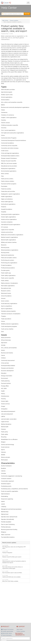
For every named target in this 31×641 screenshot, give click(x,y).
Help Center (5, 20)
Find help (27, 13)
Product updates (14, 20)
